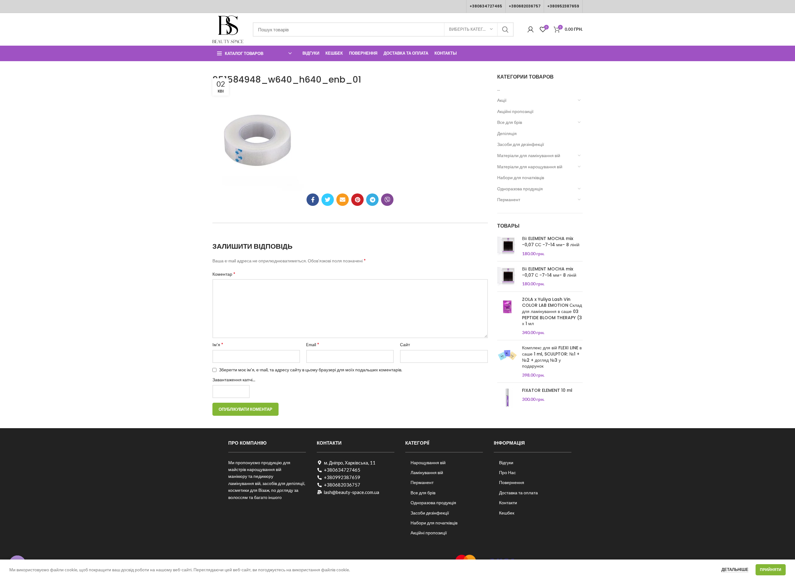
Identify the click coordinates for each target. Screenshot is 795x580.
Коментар (223, 274)
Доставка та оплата (518, 492)
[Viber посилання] (387, 199)
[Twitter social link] (327, 199)
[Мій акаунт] (531, 29)
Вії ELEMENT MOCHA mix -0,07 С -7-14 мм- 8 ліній (549, 272)
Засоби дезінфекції (430, 512)
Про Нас (507, 472)
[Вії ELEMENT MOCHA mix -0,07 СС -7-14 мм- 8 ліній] (507, 246)
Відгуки (506, 462)
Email (312, 344)
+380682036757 (525, 6)
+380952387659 (563, 6)
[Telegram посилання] (372, 199)
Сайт (405, 344)
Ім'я (217, 344)
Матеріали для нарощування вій (529, 166)
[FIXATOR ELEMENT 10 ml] (507, 397)
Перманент (508, 199)
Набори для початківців (520, 177)
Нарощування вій (428, 462)
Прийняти (770, 569)
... (498, 89)
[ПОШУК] (505, 29)
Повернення (511, 482)
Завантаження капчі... (233, 379)
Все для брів (509, 122)
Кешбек (506, 512)
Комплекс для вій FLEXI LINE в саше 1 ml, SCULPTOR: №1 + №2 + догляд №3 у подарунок (552, 357)
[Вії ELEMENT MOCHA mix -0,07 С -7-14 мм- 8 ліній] (507, 276)
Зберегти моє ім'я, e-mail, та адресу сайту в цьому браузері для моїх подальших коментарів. (310, 369)
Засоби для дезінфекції (520, 144)
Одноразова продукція (520, 188)
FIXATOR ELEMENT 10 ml (547, 390)
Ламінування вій (427, 472)
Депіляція (507, 133)
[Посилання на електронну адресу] (342, 199)
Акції (502, 100)
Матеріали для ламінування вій (528, 155)
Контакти (508, 502)
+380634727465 (486, 6)
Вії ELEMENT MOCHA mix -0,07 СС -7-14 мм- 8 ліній (550, 242)
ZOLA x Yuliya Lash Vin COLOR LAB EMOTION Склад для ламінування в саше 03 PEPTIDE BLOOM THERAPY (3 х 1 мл (552, 312)
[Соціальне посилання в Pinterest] (357, 199)
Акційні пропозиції (515, 111)
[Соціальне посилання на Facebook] (313, 199)
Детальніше (734, 569)
